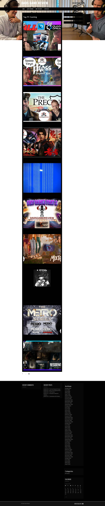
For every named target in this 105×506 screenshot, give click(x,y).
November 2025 (69, 401)
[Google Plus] (75, 3)
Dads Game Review (34, 2)
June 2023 (68, 443)
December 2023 (69, 435)
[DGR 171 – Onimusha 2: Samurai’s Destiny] (42, 142)
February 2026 (69, 397)
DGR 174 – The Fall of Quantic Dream (52, 389)
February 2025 (69, 414)
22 (78, 491)
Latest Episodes (30, 9)
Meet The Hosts (39, 9)
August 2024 (68, 423)
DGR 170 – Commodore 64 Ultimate (52, 396)
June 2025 (68, 408)
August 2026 (68, 388)
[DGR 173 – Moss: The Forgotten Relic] (42, 71)
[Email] (81, 3)
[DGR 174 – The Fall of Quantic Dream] (42, 35)
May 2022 (68, 462)
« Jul (66, 496)
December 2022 (69, 452)
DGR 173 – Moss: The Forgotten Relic (52, 390)
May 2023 (68, 445)
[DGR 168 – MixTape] (42, 248)
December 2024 (69, 417)
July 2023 (68, 442)
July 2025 (68, 407)
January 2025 (68, 416)
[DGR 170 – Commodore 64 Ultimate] (42, 177)
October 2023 (69, 437)
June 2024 (68, 426)
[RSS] (79, 3)
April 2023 (68, 446)
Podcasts (68, 473)
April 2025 (68, 411)
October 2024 (69, 420)
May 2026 (68, 392)
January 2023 (68, 451)
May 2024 (68, 427)
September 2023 (69, 439)
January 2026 (68, 398)
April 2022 (68, 464)
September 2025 (69, 404)
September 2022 (69, 456)
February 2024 (69, 432)
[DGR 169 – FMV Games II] (42, 213)
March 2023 (68, 448)
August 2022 (68, 458)
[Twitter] (73, 3)
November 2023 (69, 436)
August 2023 (68, 440)
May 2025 (68, 410)
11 (27, 373)
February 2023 (69, 449)
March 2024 (68, 430)
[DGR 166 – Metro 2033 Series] (42, 319)
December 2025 (69, 400)
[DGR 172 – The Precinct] (42, 106)
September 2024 (69, 421)
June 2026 (68, 391)
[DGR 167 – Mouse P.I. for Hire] (42, 278)
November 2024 (69, 419)
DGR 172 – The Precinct (49, 392)
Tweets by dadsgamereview (71, 14)
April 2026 (68, 394)
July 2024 (68, 424)
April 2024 (68, 429)
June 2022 (68, 461)
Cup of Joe (46, 9)
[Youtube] (77, 3)
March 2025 (68, 413)
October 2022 (69, 455)
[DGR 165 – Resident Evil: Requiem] (42, 355)
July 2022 (68, 459)
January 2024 (68, 433)
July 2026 (68, 389)
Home (23, 9)
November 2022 (69, 453)
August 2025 (68, 405)
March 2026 (68, 395)
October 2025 (69, 402)
